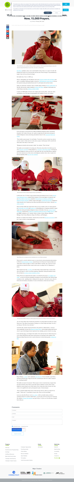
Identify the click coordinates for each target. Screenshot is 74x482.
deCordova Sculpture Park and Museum (47, 79)
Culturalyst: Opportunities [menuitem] (26, 447)
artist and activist (38, 376)
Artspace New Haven (39, 87)
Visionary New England (27, 398)
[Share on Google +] (7, 31)
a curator (25, 376)
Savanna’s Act (33, 208)
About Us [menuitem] (56, 447)
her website (35, 395)
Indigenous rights (41, 25)
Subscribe (66, 9)
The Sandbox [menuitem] (23, 458)
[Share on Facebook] (7, 27)
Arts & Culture (24, 25)
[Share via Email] (7, 38)
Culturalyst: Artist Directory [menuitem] (10, 458)
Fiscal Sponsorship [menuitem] (24, 449)
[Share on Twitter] (7, 29)
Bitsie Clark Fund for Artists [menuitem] (10, 456)
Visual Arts (30, 25)
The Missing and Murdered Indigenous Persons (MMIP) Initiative (41, 211)
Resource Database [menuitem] (24, 453)
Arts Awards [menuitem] (40, 447)
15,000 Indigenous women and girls (46, 81)
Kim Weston (19, 70)
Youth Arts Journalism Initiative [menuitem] (27, 460)
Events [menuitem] (39, 444)
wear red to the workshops (32, 154)
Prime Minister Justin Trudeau (25, 198)
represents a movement (23, 149)
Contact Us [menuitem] (56, 455)
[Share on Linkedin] (7, 33)
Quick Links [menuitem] (56, 444)
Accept (48, 12)
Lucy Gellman (32, 21)
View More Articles (10, 9)
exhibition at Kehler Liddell (33, 89)
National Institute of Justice (27, 261)
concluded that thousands (46, 200)
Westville (35, 25)
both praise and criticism (49, 217)
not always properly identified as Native (32, 273)
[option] (14, 473)
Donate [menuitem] (55, 453)
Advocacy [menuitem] (7, 447)
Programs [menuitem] (7, 444)
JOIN (66, 4)
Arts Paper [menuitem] (7, 451)
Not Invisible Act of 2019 (23, 208)
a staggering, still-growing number (44, 149)
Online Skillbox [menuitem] (24, 451)
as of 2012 (30, 269)
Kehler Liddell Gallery (16, 25)
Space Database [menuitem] (24, 455)
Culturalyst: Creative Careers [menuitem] (10, 460)
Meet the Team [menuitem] (57, 449)
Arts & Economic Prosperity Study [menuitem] (11, 449)
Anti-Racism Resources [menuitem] (9, 454)
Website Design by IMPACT (48, 480)
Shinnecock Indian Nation (36, 329)
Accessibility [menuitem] (56, 451)
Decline (56, 12)
